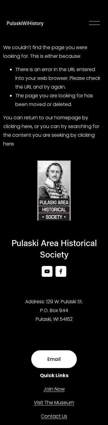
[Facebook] (61, 271)
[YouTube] (47, 271)
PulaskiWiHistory (25, 23)
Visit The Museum (54, 402)
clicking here (17, 126)
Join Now (54, 389)
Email (54, 359)
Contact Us (54, 416)
